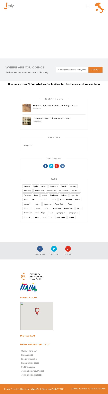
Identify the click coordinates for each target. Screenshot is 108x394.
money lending (66, 199)
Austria (64, 186)
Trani (51, 217)
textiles (36, 217)
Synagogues (73, 213)
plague (37, 208)
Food (36, 195)
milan (54, 199)
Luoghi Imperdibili (29, 359)
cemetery (27, 191)
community (39, 191)
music (77, 199)
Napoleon (47, 204)
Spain (51, 213)
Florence (27, 195)
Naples (37, 204)
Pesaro (71, 204)
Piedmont (28, 208)
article (43, 186)
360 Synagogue (28, 367)
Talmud (27, 217)
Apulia (35, 186)
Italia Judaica (27, 355)
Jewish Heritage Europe (31, 375)
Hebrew (64, 195)
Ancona (27, 186)
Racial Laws (68, 208)
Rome (79, 208)
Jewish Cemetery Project (32, 371)
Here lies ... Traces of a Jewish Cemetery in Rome (55, 105)
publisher (57, 208)
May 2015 (28, 145)
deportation (63, 191)
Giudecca (54, 195)
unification (61, 217)
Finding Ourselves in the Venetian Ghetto (51, 118)
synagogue (60, 213)
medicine (45, 199)
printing (47, 208)
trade (44, 217)
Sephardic (28, 213)
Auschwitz (54, 186)
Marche (35, 199)
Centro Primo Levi (29, 351)
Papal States (60, 204)
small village (40, 213)
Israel (26, 199)
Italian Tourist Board (30, 363)
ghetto (44, 195)
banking (73, 186)
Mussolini (28, 204)
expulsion (76, 191)
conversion (51, 191)
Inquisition (75, 195)
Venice (71, 217)
